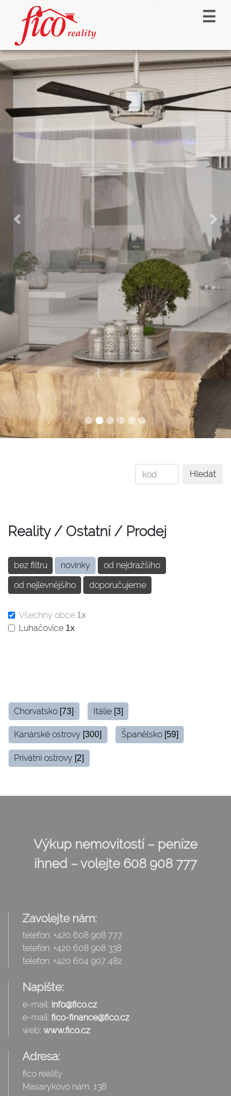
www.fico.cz (67, 1030)
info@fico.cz (74, 1004)
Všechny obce (52, 615)
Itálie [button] (108, 711)
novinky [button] (75, 565)
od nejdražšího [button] (132, 565)
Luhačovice (47, 628)
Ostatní (88, 531)
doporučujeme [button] (117, 585)
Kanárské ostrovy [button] (58, 734)
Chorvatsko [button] (44, 711)
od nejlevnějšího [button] (45, 585)
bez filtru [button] (30, 565)
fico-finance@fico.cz (90, 1017)
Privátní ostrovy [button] (49, 758)
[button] (17, 219)
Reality (29, 531)
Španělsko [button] (149, 734)
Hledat (203, 474)
